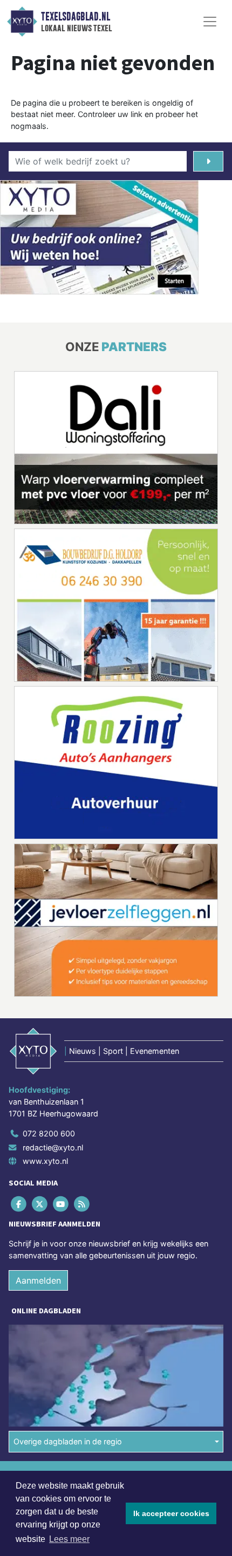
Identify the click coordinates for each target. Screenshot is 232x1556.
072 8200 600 (49, 1133)
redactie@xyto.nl (53, 1147)
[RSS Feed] (82, 1204)
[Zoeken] (208, 161)
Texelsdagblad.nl (75, 16)
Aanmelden (38, 1280)
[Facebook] (19, 1204)
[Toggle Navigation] (210, 21)
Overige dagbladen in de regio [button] (67, 1441)
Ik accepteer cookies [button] (171, 1513)
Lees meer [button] (69, 1539)
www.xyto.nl (45, 1161)
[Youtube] (61, 1204)
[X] (40, 1204)
